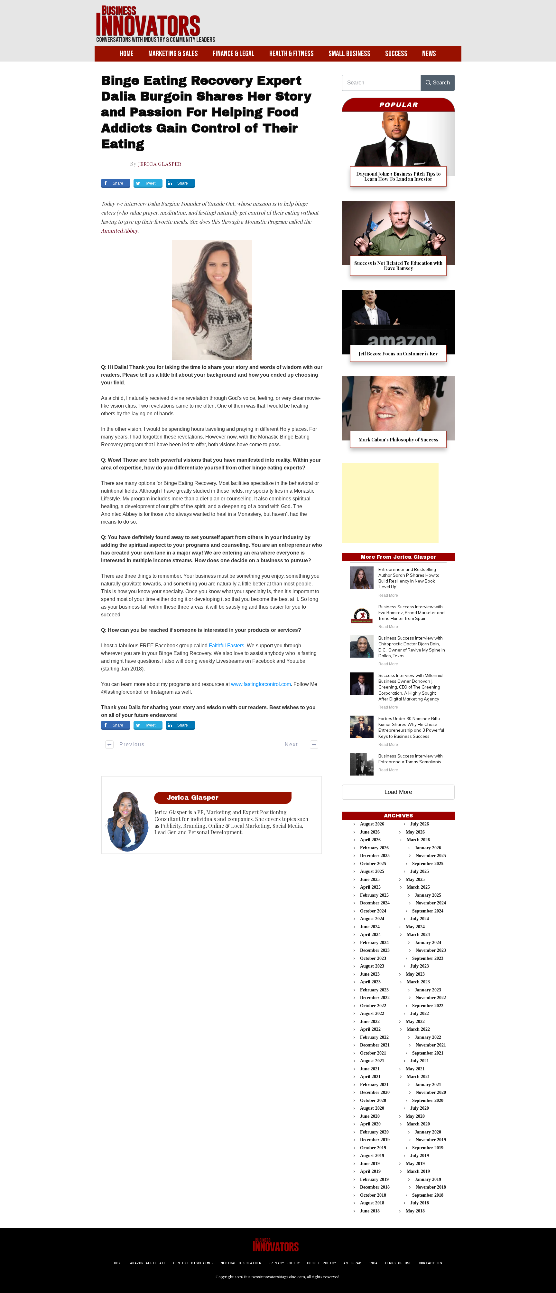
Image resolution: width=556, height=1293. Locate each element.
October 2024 (373, 911)
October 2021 (373, 1053)
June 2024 (370, 926)
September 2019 (427, 1147)
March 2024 (418, 934)
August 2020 (372, 1108)
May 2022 (415, 1021)
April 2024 (370, 934)
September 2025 (427, 863)
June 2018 (370, 1211)
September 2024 (427, 911)
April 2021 (370, 1076)
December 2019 (375, 1139)
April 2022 (370, 1029)
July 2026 (419, 824)
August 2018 (372, 1203)
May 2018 (415, 1211)
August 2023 (372, 966)
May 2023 (415, 974)
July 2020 (419, 1108)
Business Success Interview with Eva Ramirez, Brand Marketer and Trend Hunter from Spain (411, 612)
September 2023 (427, 958)
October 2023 (373, 958)
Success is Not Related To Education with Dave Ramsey (398, 242)
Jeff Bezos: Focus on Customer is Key (398, 330)
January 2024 (428, 942)
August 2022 (372, 1013)
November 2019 (431, 1139)
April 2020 (370, 1124)
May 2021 (415, 1068)
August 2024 (372, 918)
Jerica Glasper (159, 163)
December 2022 (375, 997)
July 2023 (419, 966)
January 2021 (428, 1084)
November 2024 (431, 903)
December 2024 (375, 903)
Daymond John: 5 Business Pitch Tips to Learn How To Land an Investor (398, 153)
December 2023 (375, 950)
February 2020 (374, 1132)
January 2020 (428, 1132)
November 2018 (431, 1187)
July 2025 (419, 871)
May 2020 (415, 1116)
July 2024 (419, 918)
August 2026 (372, 824)
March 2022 (418, 1029)
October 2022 (373, 1005)
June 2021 (370, 1068)
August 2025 (372, 871)
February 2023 (374, 990)
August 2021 (372, 1060)
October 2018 (373, 1195)
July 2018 (419, 1203)
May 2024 (415, 926)
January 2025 (428, 895)
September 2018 (427, 1195)
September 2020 (427, 1100)
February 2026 (374, 847)
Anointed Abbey (119, 230)
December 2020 (375, 1092)
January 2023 (428, 990)
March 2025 (418, 887)
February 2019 (374, 1179)
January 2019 (428, 1179)
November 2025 (431, 855)
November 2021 (431, 1045)
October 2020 (373, 1100)
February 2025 (374, 895)
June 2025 (370, 879)
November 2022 (431, 997)
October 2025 (373, 863)
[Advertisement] (390, 503)
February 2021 (374, 1084)
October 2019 (373, 1147)
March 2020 (418, 1124)
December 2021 (375, 1045)
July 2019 (419, 1155)
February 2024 (374, 942)
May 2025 (415, 879)
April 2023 (370, 981)
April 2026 (370, 839)
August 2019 (372, 1155)
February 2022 (374, 1037)
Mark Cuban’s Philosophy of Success (398, 416)
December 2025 (375, 855)
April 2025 (370, 887)
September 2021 (427, 1053)
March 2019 (418, 1171)
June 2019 (370, 1163)
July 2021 (419, 1060)
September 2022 (427, 1005)
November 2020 (431, 1092)
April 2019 (370, 1171)
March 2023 (418, 981)
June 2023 (370, 974)
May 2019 (415, 1163)
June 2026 (370, 832)
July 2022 (419, 1013)
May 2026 (415, 832)
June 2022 (370, 1021)
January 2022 (428, 1037)
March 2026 (418, 839)
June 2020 (370, 1116)
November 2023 (431, 950)
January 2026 (428, 847)
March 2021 (418, 1076)
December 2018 (375, 1187)
